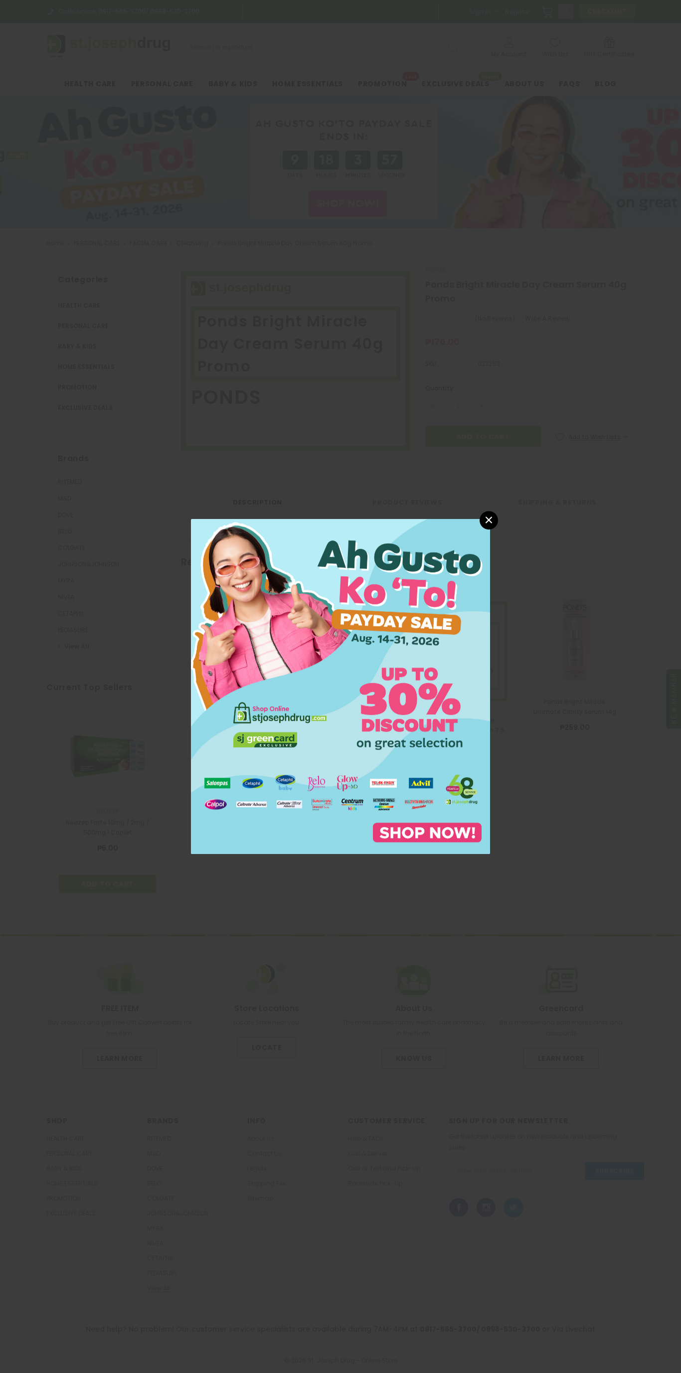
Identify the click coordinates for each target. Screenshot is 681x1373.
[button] (489, 520)
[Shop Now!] (340, 686)
